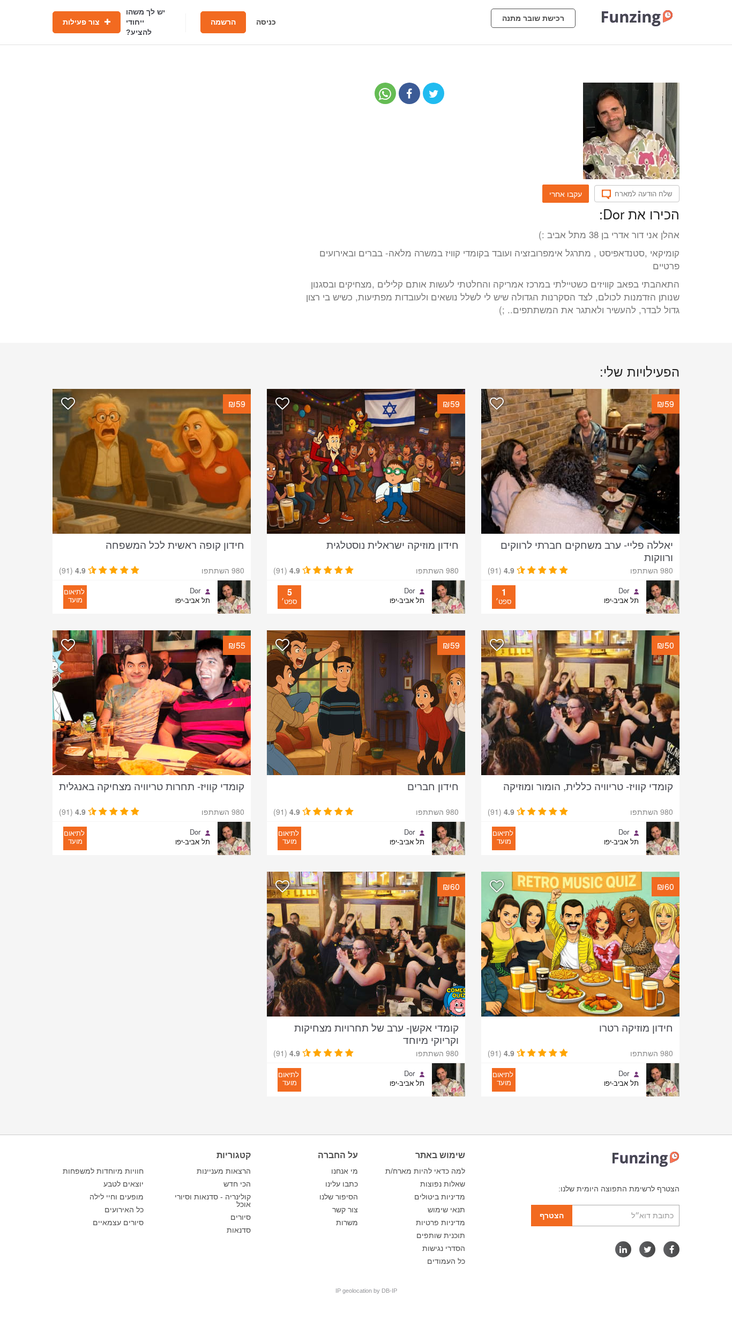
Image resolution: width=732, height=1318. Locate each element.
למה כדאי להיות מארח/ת (425, 1171)
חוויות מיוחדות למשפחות (103, 1171)
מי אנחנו (344, 1171)
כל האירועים (124, 1209)
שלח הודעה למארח (643, 193)
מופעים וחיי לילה (116, 1196)
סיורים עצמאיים (118, 1222)
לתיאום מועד (74, 595)
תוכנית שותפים (440, 1235)
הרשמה (223, 22)
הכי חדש (237, 1184)
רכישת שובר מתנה (533, 18)
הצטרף (552, 1215)
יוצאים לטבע (123, 1184)
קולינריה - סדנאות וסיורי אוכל (213, 1200)
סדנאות (239, 1230)
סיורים (240, 1217)
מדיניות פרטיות (440, 1222)
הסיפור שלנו (338, 1196)
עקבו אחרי (565, 193)
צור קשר (345, 1209)
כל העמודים (446, 1261)
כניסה (266, 22)
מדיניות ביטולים (439, 1196)
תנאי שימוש (446, 1209)
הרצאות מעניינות (224, 1171)
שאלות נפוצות (442, 1184)
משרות (347, 1222)
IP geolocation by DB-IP (366, 1290)
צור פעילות (82, 22)
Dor (623, 590)
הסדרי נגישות (443, 1248)
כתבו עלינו (341, 1184)
